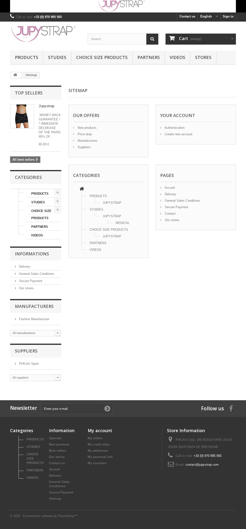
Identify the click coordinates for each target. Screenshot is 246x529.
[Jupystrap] (22, 116)
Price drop (84, 134)
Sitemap (55, 498)
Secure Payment (30, 281)
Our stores (26, 288)
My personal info (100, 457)
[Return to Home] (15, 75)
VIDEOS (177, 57)
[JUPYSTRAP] (45, 33)
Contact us (187, 16)
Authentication (174, 127)
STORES (203, 57)
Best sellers (57, 451)
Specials (55, 438)
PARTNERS (148, 57)
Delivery (24, 266)
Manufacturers (34, 306)
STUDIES (57, 57)
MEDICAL (122, 223)
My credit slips (99, 444)
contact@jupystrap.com (202, 464)
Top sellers (29, 93)
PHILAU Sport (28, 363)
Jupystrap (46, 106)
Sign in (228, 16)
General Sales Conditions (36, 274)
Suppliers (26, 351)
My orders (95, 438)
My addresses (98, 451)
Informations (32, 254)
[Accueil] (82, 189)
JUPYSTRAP (112, 203)
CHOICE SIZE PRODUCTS (102, 57)
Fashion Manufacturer (33, 319)
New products (87, 127)
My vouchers (97, 463)
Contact (170, 213)
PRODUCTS (26, 57)
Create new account (178, 134)
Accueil (169, 187)
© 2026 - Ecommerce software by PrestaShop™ (43, 516)
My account (100, 430)
